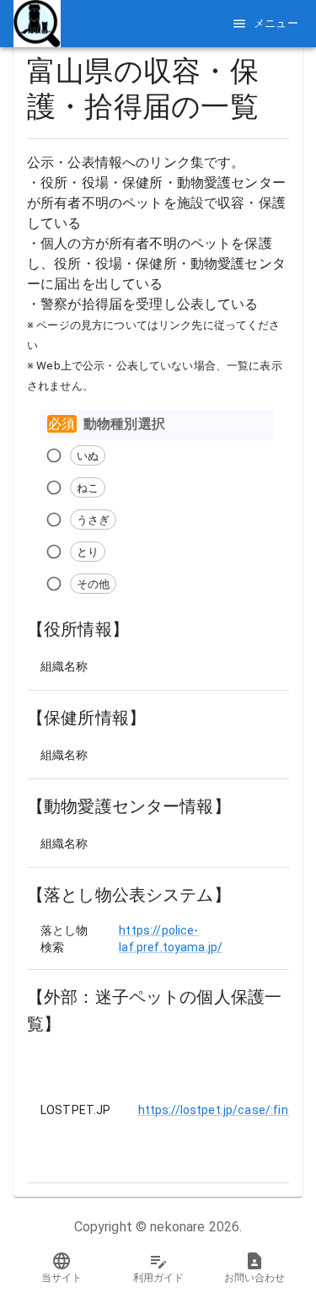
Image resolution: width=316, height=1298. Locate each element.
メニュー (276, 23)
